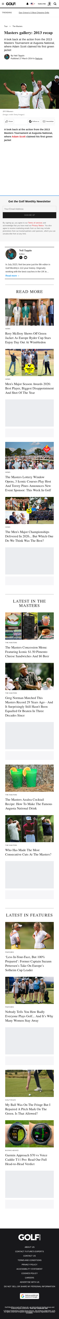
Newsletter (50, 121)
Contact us (29, 1256)
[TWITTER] (21, 257)
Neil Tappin (19, 56)
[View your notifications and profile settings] (27, 4)
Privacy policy (29, 1264)
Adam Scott (19, 136)
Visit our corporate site (39, 1308)
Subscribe (42, 4)
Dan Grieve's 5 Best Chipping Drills (34, 12)
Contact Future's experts (29, 1251)
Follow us (35, 121)
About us (29, 1247)
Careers (29, 1278)
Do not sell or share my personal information (29, 1286)
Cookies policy (29, 1273)
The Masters (17, 26)
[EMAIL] (26, 257)
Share (11, 121)
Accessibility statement (29, 1269)
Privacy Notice (38, 226)
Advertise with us (29, 1282)
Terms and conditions (29, 1260)
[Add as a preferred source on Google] (29, 1296)
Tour (6, 26)
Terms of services (35, 223)
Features (38, 59)
